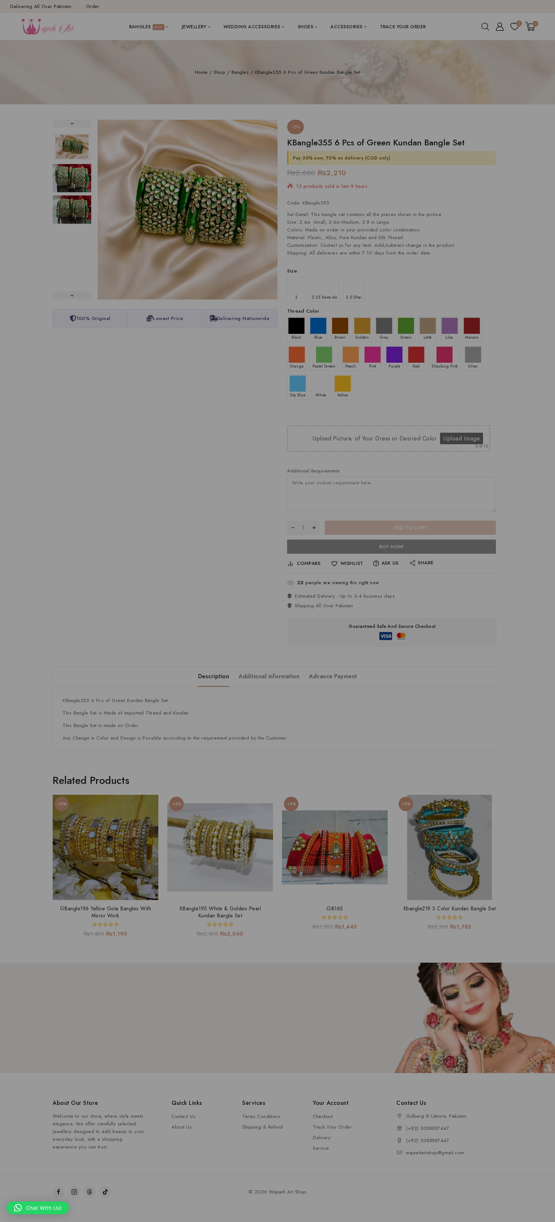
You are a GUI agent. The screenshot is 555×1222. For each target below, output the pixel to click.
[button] (37, 1207)
